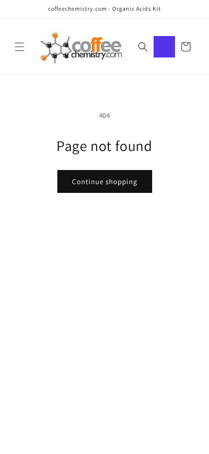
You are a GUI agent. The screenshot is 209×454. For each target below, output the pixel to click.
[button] (19, 46)
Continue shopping (105, 181)
